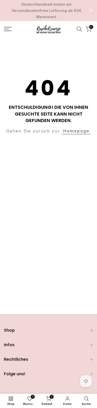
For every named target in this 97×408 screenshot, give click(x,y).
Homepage (76, 130)
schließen (91, 10)
